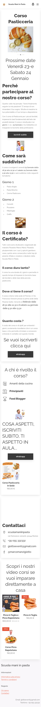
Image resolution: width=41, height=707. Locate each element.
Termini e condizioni (9, 680)
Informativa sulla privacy (10, 677)
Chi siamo (5, 691)
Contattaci (5, 693)
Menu (37, 4)
